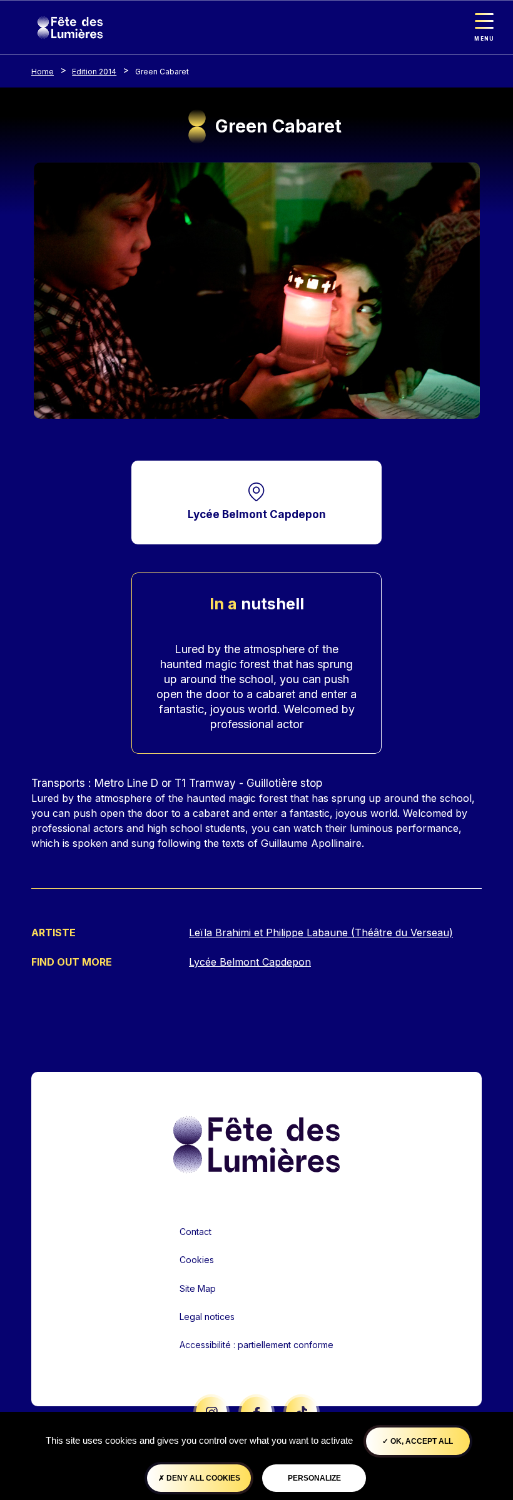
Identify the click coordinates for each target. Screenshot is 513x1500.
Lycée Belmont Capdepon (257, 514)
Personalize (314, 1478)
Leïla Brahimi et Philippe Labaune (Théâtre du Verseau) (321, 932)
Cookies (197, 1259)
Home (42, 71)
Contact (195, 1231)
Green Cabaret (162, 71)
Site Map (198, 1288)
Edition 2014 (94, 71)
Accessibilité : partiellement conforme (256, 1344)
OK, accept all (421, 1441)
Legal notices (207, 1316)
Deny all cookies (202, 1478)
